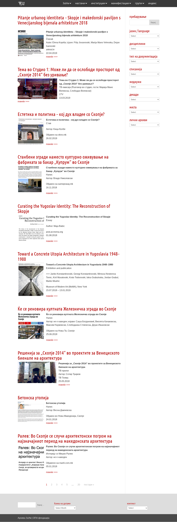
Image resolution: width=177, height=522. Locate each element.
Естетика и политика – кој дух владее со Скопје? (61, 114)
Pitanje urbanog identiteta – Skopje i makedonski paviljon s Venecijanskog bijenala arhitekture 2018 (69, 20)
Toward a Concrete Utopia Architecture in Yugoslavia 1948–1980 (68, 256)
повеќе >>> (52, 57)
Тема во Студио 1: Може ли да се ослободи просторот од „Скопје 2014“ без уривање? (69, 71)
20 (79, 484)
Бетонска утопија (33, 397)
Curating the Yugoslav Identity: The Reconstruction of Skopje (64, 208)
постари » (89, 484)
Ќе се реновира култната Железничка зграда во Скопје (67, 308)
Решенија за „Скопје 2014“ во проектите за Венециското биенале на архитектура (68, 355)
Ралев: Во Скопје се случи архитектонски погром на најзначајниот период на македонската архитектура (65, 438)
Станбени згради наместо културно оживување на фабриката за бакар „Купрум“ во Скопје (63, 159)
